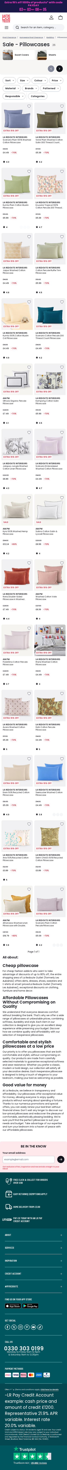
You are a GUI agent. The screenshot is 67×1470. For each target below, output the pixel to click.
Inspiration (11, 1260)
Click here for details (49, 1389)
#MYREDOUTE (11, 1286)
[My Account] (51, 17)
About (8, 1234)
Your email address (14, 1153)
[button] (60, 17)
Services (9, 1247)
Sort (8, 80)
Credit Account (13, 1273)
